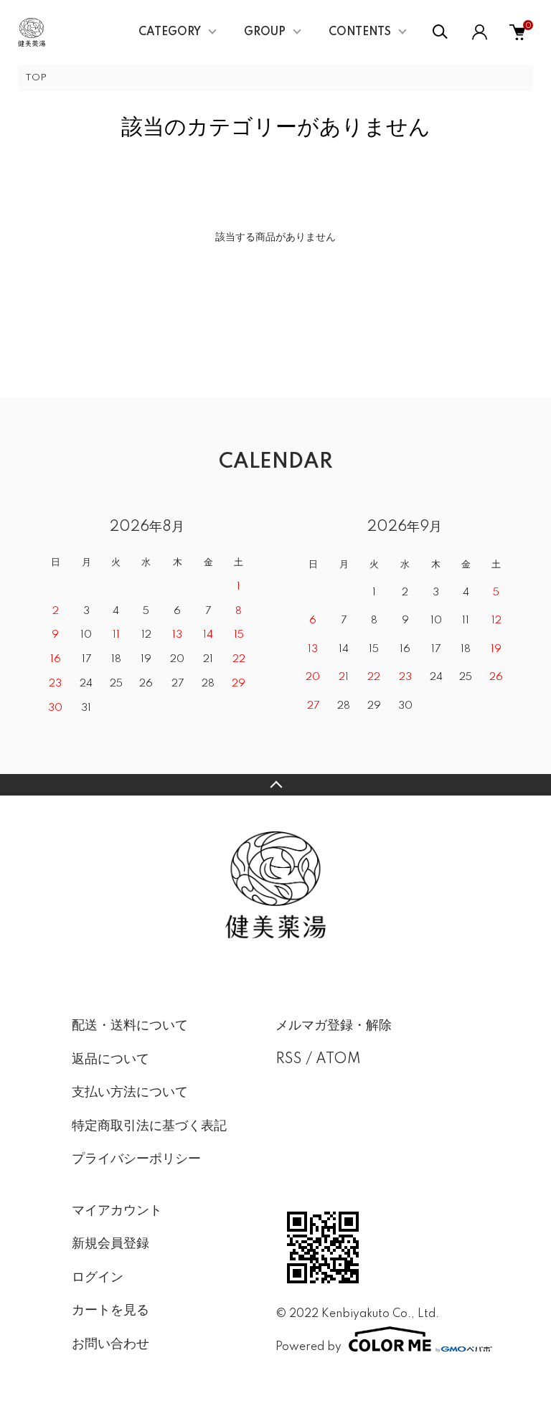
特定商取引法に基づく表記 (149, 1126)
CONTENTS (360, 32)
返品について (110, 1059)
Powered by (309, 1346)
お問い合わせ (110, 1344)
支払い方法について (130, 1092)
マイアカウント (117, 1211)
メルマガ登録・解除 (334, 1026)
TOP (36, 77)
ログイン (97, 1277)
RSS (289, 1059)
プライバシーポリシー (136, 1159)
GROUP (265, 32)
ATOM (338, 1059)
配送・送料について (130, 1026)
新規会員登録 (110, 1244)
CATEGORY (169, 32)
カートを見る (110, 1310)
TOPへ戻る (275, 785)
